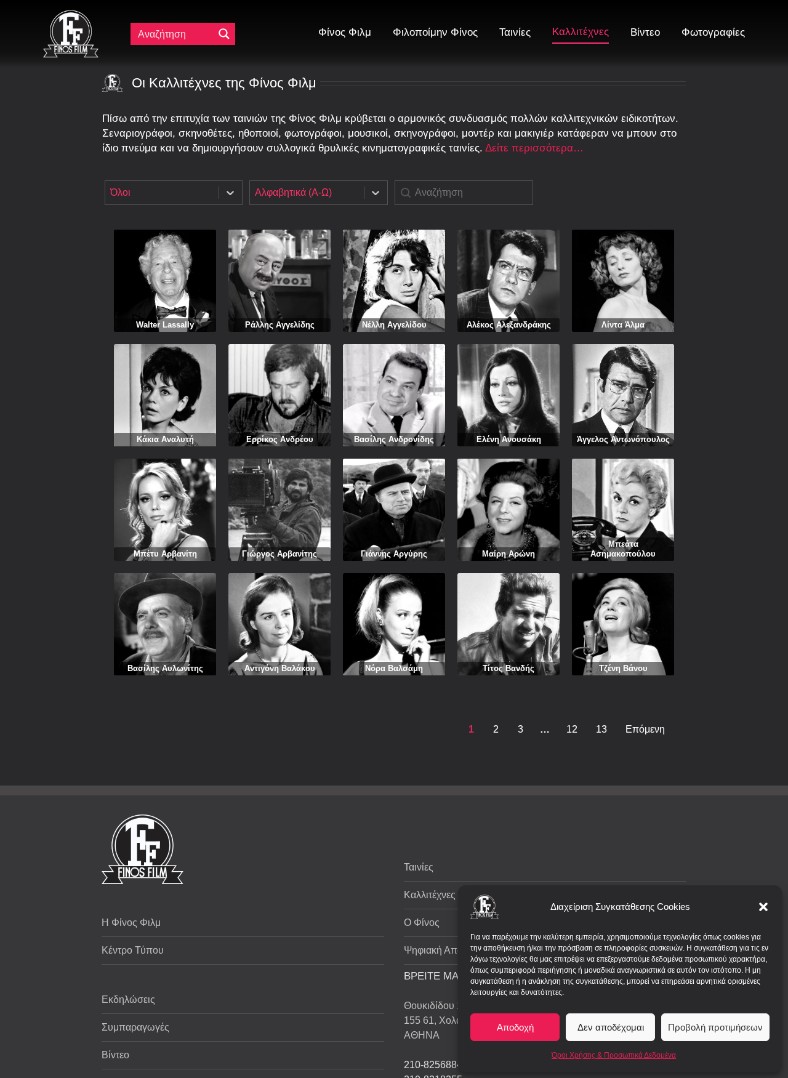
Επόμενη (645, 729)
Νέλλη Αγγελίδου (394, 324)
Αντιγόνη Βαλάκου (279, 668)
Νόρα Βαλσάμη (394, 668)
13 (601, 729)
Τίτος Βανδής (508, 668)
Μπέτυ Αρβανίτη (165, 553)
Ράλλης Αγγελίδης (280, 324)
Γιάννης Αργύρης (394, 553)
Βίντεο (115, 1055)
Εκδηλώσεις (128, 999)
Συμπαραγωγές (135, 1027)
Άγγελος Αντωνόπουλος (623, 439)
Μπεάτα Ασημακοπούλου (623, 548)
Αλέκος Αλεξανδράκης (509, 324)
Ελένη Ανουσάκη (508, 439)
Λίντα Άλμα (623, 324)
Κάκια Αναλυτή (165, 439)
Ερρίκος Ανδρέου (279, 439)
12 (571, 729)
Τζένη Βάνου (623, 668)
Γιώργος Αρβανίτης (279, 553)
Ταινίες (418, 867)
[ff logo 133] (70, 15)
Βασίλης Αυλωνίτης (165, 668)
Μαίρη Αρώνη (508, 553)
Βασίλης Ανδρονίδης (394, 439)
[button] (763, 907)
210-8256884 (433, 1065)
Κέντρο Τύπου (133, 950)
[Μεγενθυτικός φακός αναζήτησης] (224, 33)
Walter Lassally (165, 324)
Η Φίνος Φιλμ (131, 922)
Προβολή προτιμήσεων (715, 1027)
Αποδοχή (515, 1027)
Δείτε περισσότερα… (534, 148)
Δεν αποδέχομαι (610, 1027)
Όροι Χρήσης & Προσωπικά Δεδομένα (614, 1055)
